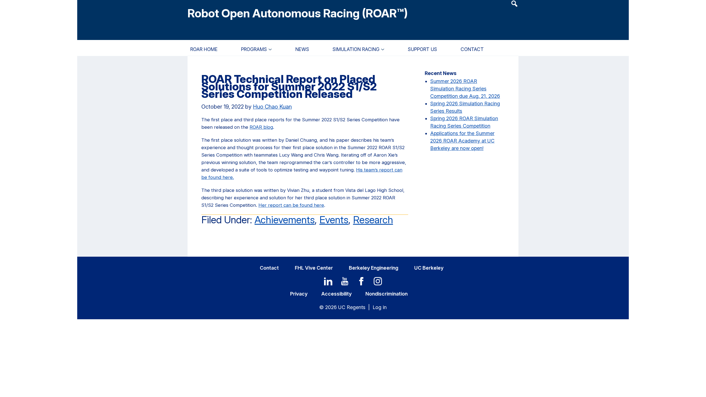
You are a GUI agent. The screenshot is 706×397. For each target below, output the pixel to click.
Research (373, 220)
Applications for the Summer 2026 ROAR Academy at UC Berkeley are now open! (462, 140)
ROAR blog (261, 127)
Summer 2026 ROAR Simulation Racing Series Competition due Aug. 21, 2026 (465, 88)
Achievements (285, 220)
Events (333, 220)
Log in (380, 307)
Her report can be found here (291, 205)
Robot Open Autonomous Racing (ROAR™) (298, 13)
